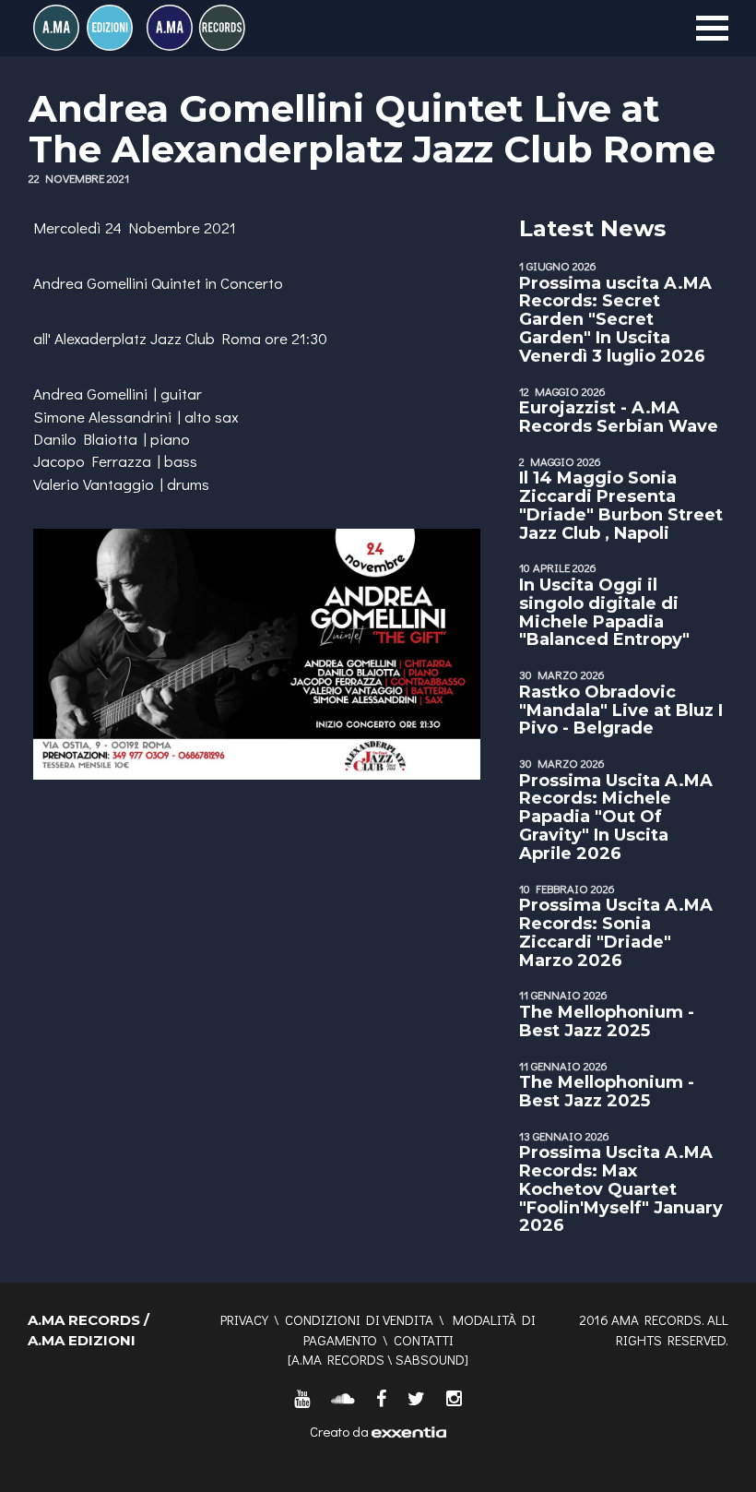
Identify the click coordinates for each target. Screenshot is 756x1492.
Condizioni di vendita (359, 1319)
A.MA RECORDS (337, 1359)
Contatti (424, 1340)
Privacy (244, 1319)
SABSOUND (430, 1359)
